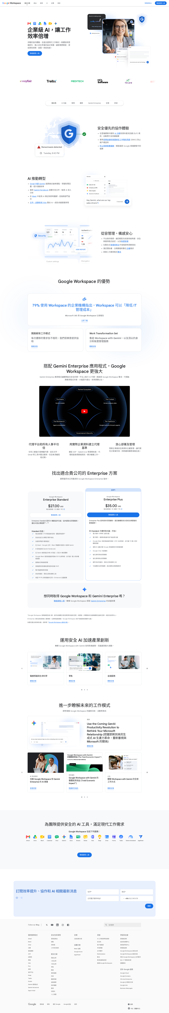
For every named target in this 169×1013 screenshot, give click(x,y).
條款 (48, 1004)
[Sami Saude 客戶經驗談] (127, 81)
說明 (75, 1004)
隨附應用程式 (33, 935)
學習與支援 (124, 935)
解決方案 (27, 3)
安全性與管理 (56, 935)
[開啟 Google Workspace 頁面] (11, 3)
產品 (35, 3)
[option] (53, 103)
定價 (52, 3)
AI (47, 3)
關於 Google (56, 1004)
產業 (41, 3)
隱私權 (42, 1004)
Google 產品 (67, 1004)
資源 (59, 3)
